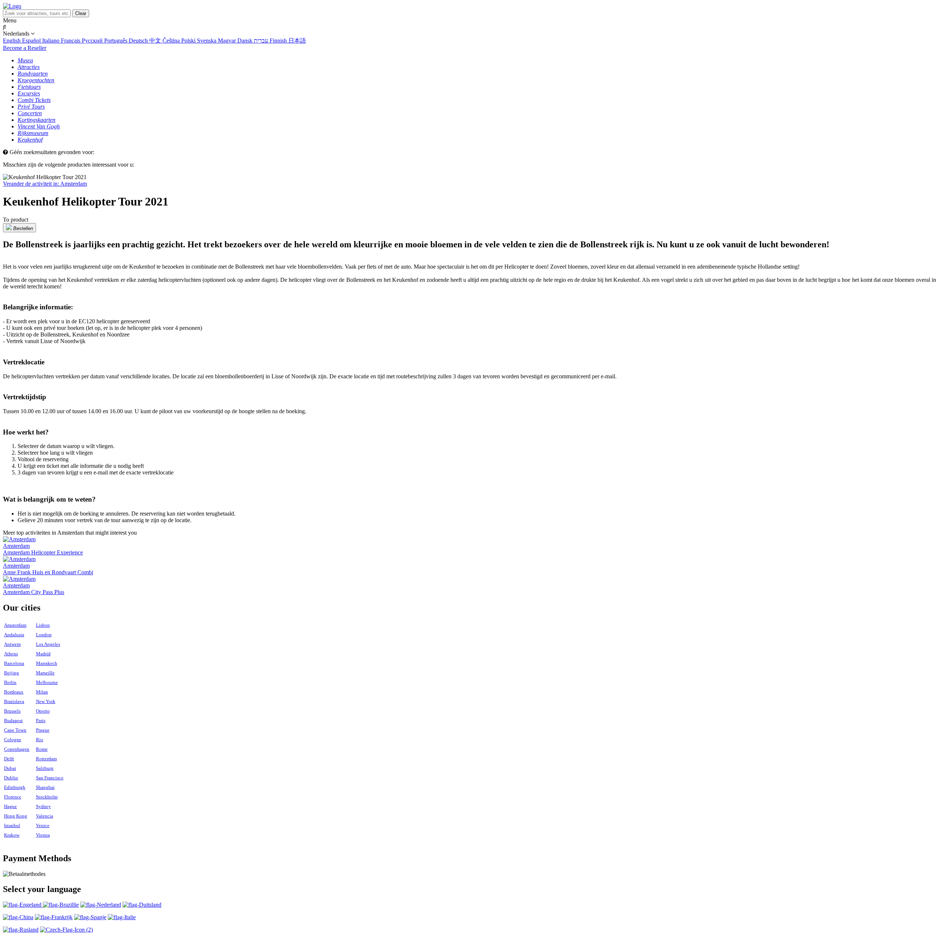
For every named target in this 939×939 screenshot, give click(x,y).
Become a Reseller (24, 48)
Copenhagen (16, 749)
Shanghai (45, 787)
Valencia (44, 816)
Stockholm (47, 797)
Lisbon (43, 625)
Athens (11, 653)
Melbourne (47, 682)
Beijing (11, 673)
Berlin (10, 682)
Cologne (12, 739)
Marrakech (46, 663)
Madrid (43, 653)
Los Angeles (48, 644)
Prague (43, 730)
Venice (43, 825)
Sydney (43, 806)
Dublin (11, 777)
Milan (42, 692)
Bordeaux (13, 692)
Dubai (10, 768)
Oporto (43, 711)
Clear (80, 13)
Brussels (12, 711)
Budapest (13, 720)
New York (45, 701)
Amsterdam (15, 625)
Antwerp (12, 644)
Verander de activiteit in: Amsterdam (45, 184)
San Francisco (49, 777)
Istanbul (12, 825)
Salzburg (45, 768)
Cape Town (15, 730)
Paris (40, 720)
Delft (9, 758)
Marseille (45, 673)
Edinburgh (14, 787)
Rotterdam (46, 758)
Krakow (11, 835)
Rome (42, 749)
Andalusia (14, 634)
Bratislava (14, 701)
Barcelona (14, 663)
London (44, 634)
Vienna (43, 835)
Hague (10, 806)
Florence (12, 797)
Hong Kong (15, 816)
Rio (39, 739)
